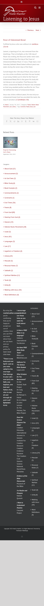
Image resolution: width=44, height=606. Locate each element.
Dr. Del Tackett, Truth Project (21, 384)
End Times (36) (9, 202)
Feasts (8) (7, 207)
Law (11, 106)
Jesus (31, 106)
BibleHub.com (22, 358)
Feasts (29, 104)
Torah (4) (7, 280)
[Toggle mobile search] (35, 7)
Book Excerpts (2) (10, 188)
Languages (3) (9, 241)
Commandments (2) (11, 193)
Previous (30, 30)
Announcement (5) (11, 173)
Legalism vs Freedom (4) (13, 251)
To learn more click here (7, 351)
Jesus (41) (8, 236)
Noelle (7, 104)
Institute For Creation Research (21, 443)
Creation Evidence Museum (20, 451)
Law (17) (7, 246)
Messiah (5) (8, 261)
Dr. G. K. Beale (21, 400)
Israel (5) (7, 232)
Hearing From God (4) (12, 217)
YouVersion (21, 343)
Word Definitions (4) (11, 295)
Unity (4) (7, 285)
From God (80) (9, 212)
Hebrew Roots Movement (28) (15, 227)
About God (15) (9, 169)
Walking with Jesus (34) (12, 290)
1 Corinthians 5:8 (22, 100)
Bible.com (20, 355)
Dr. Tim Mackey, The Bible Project (21, 410)
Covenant (23, 106)
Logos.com (21, 370)
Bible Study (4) (9, 183)
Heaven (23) (8, 222)
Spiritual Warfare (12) (12, 275)
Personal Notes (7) (11, 265)
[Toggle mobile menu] (40, 7)
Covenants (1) (9, 198)
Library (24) (8, 256)
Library (14, 106)
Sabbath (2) (8, 270)
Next (37, 30)
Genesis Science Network (20, 463)
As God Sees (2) (10, 178)
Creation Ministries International (21, 430)
